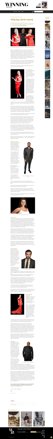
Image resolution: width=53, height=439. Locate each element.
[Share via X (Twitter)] (12, 393)
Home (43, 430)
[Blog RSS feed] (44, 436)
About (43, 435)
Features (43, 433)
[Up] (51, 437)
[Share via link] (14, 393)
